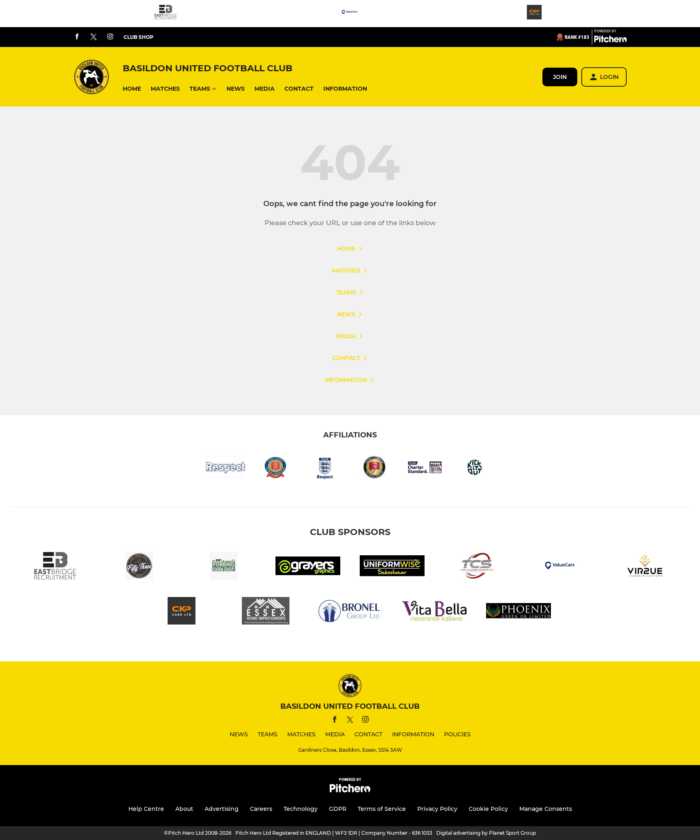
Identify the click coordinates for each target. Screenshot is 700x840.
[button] (132, 89)
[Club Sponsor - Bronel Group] (350, 612)
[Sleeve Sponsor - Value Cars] (350, 13)
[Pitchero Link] (610, 40)
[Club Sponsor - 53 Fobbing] (139, 567)
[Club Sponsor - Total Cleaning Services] (476, 567)
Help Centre (146, 808)
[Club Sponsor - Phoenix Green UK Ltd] (518, 612)
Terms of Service (382, 808)
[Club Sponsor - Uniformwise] (392, 567)
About (184, 808)
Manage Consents (545, 808)
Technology (301, 808)
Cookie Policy (488, 808)
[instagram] (110, 37)
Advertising (222, 808)
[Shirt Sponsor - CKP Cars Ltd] (534, 13)
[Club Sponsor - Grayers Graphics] (307, 567)
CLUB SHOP (139, 37)
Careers (261, 808)
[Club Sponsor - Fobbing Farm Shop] (223, 567)
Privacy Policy (437, 808)
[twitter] (93, 37)
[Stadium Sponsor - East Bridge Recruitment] (166, 13)
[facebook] (77, 37)
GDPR (337, 808)
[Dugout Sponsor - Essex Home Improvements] (265, 612)
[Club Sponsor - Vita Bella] (434, 612)
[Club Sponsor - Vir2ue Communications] (644, 567)
